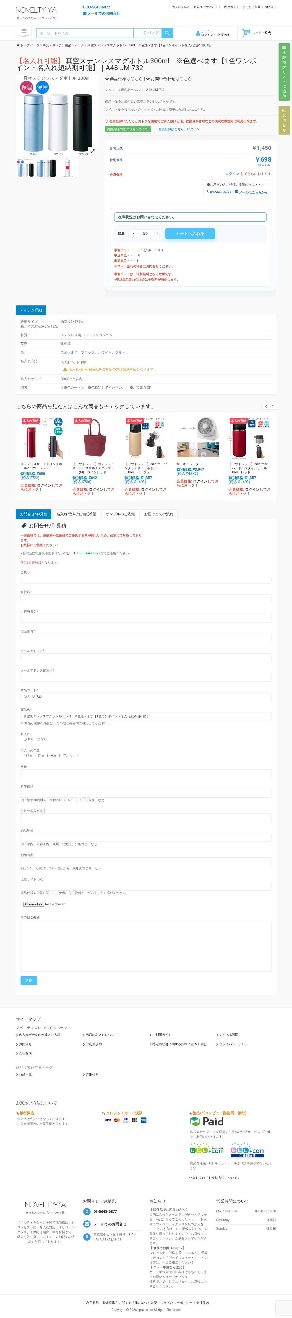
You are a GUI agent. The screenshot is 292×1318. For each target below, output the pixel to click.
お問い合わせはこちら (171, 78)
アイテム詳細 (31, 310)
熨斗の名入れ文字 (33, 811)
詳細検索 (92, 1074)
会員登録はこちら (171, 129)
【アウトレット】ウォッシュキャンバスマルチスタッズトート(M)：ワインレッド (93, 468)
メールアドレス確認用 (37, 670)
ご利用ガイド (230, 7)
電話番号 (28, 631)
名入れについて (203, 7)
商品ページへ (42, 437)
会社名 (26, 592)
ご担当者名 (29, 611)
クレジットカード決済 (124, 1113)
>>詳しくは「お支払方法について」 (214, 1178)
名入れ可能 (151, 32)
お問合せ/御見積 (33, 514)
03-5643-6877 (220, 192)
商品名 (26, 709)
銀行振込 (27, 1113)
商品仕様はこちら (126, 78)
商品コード (29, 690)
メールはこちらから (253, 192)
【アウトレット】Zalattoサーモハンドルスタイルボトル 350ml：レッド (250, 468)
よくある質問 (252, 7)
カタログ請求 (181, 7)
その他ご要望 (30, 917)
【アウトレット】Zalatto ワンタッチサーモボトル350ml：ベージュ (146, 468)
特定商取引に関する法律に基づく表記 (179, 1044)
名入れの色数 (30, 750)
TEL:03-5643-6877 (86, 553)
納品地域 (27, 830)
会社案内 (25, 1053)
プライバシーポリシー (235, 1044)
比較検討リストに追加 (284, 74)
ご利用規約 (94, 1044)
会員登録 (223, 34)
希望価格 (27, 786)
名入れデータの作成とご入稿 (39, 1035)
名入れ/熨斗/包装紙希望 (76, 514)
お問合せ (270, 7)
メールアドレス (32, 651)
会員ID (25, 572)
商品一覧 (25, 1074)
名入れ (25, 734)
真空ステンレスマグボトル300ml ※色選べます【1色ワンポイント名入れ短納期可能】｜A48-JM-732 (136, 64)
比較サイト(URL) (32, 879)
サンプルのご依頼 (120, 514)
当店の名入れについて (102, 1035)
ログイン (207, 34)
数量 (24, 767)
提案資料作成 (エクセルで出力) (128, 129)
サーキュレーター (189, 464)
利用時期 (27, 855)
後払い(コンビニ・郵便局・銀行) (219, 1113)
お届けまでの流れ (158, 514)
